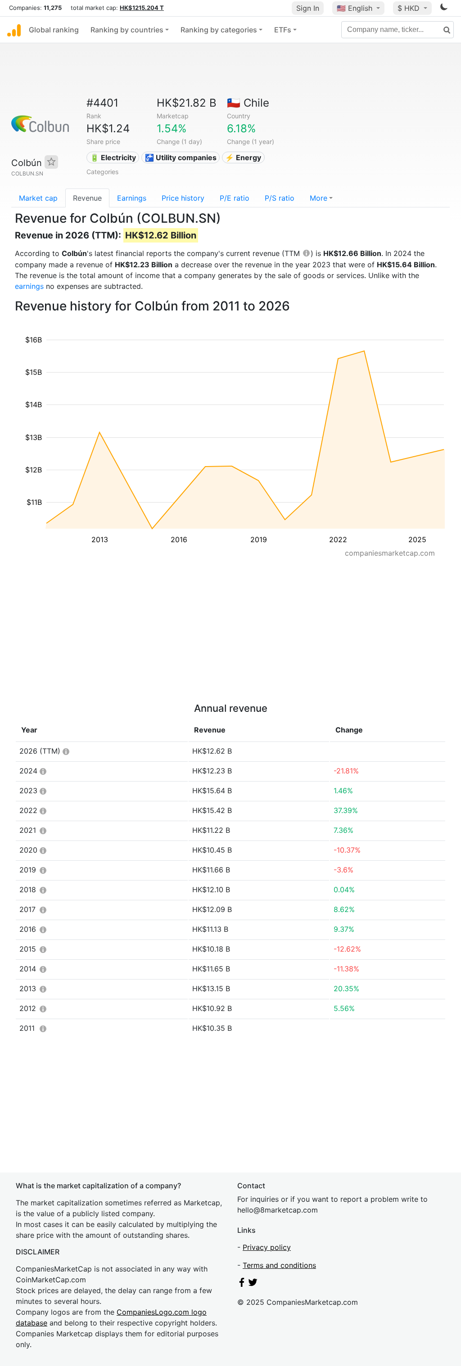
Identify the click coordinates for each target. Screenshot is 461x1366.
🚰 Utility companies (181, 157)
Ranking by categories (219, 29)
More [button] (318, 197)
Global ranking (54, 29)
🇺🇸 (354, 8)
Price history (183, 197)
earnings (29, 286)
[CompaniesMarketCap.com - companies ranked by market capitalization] (14, 29)
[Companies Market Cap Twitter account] (253, 1284)
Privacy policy (267, 1247)
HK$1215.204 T (142, 7)
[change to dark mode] (443, 8)
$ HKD (410, 8)
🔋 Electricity (113, 157)
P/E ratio (234, 197)
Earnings (131, 197)
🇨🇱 (248, 102)
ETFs (282, 29)
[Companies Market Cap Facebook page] (241, 1284)
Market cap (38, 197)
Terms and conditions (279, 1265)
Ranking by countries (126, 29)
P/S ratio (279, 197)
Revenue (87, 197)
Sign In (307, 8)
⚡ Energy (243, 157)
